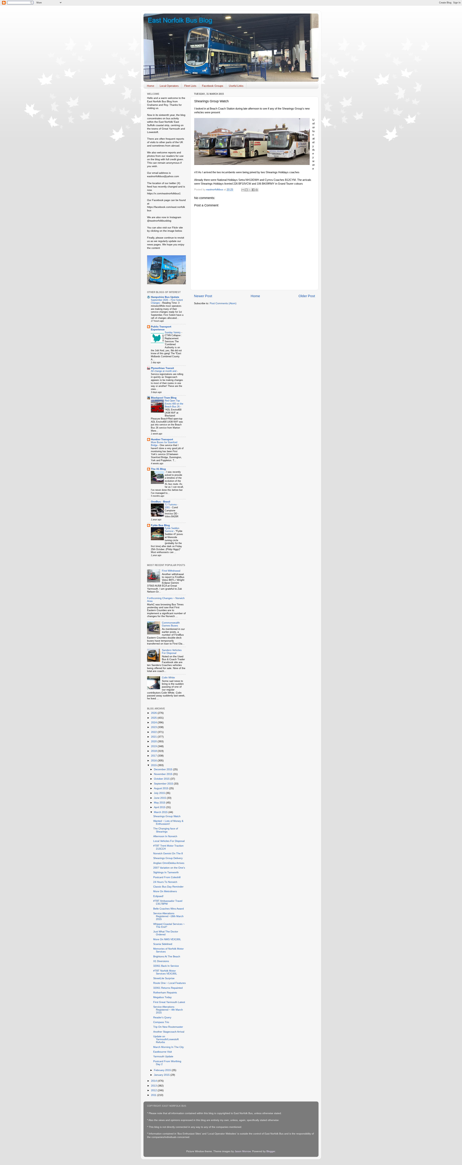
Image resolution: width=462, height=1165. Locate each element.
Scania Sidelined (162, 944)
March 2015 (161, 812)
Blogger (270, 1151)
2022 (154, 732)
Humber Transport (162, 439)
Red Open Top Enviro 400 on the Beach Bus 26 (174, 403)
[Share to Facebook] (253, 190)
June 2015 (160, 798)
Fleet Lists (190, 85)
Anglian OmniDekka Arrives (168, 863)
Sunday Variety (173, 332)
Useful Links (236, 85)
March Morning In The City (168, 1047)
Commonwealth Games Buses (171, 624)
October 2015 (162, 778)
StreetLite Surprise (164, 978)
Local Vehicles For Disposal (169, 841)
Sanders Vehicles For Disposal (172, 651)
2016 (154, 760)
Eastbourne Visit (162, 1051)
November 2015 (163, 774)
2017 (154, 755)
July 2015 (160, 793)
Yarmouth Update (163, 1056)
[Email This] (243, 190)
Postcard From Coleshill (166, 877)
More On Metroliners (165, 891)
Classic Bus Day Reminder (168, 886)
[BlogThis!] (246, 190)
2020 (154, 741)
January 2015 (162, 1075)
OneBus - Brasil (160, 501)
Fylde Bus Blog (160, 525)
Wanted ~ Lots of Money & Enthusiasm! (168, 822)
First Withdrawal (171, 570)
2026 (154, 713)
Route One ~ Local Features (169, 983)
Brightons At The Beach (166, 956)
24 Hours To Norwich (165, 882)
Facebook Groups (212, 85)
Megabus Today (162, 997)
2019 (154, 746)
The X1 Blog (158, 469)
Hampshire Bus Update (165, 297)
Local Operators (169, 85)
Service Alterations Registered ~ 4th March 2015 (168, 1010)
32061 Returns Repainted (168, 988)
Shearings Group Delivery (168, 858)
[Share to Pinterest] (256, 190)
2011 (154, 1095)
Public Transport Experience (161, 328)
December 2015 (163, 769)
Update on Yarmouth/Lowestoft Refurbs (166, 1039)
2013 (154, 1085)
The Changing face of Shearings (165, 830)
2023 (154, 727)
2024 (154, 722)
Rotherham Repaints (165, 992)
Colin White (168, 677)
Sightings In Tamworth (166, 872)
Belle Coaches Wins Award (168, 908)
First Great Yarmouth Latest (169, 1002)
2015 (154, 765)
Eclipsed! (158, 896)
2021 (154, 736)
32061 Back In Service (166, 966)
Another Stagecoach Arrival (168, 1031)
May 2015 (160, 802)
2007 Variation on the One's (169, 867)
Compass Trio (161, 1022)
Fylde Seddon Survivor (172, 530)
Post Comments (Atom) (223, 303)
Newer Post (203, 296)
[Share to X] (250, 190)
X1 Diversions (161, 961)
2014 (154, 1080)
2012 (154, 1090)
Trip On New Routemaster (168, 1027)
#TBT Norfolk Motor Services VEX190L (165, 972)
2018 (154, 751)
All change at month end (164, 371)
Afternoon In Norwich (165, 836)
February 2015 (163, 1070)
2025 (154, 717)
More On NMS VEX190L (167, 939)
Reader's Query (162, 1017)
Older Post (306, 296)
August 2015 (161, 788)
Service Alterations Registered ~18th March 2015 (168, 916)
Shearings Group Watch (166, 816)
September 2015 (164, 783)
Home (150, 85)
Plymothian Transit (162, 368)
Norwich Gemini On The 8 (168, 853)
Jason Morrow (243, 1151)
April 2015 (160, 807)
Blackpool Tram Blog (163, 397)
